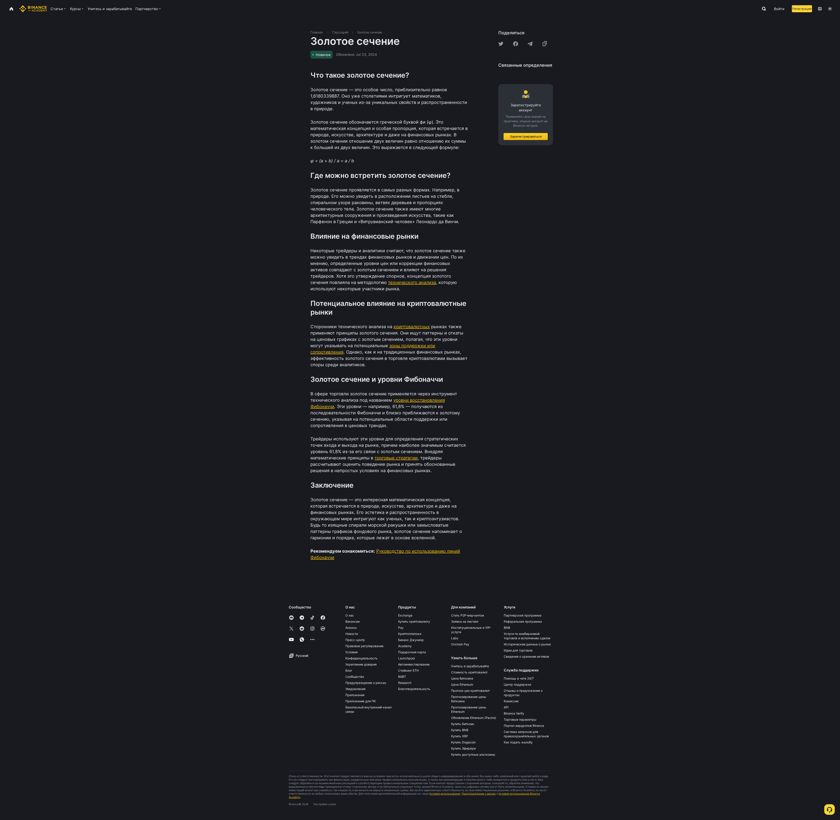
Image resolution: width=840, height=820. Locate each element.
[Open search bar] (762, 9)
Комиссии (511, 701)
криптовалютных (412, 326)
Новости (351, 634)
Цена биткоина (462, 678)
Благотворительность (414, 689)
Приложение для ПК (360, 701)
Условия (351, 652)
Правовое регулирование (364, 646)
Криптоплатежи (409, 634)
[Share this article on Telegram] (530, 43)
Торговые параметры (520, 719)
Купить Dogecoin (463, 742)
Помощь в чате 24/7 (519, 678)
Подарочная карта (412, 652)
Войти (779, 9)
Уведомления (355, 689)
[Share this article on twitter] (501, 43)
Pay (401, 627)
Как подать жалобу (518, 742)
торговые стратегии (396, 458)
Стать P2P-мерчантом (467, 615)
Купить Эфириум (463, 748)
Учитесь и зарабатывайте (470, 666)
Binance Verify (514, 713)
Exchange (405, 615)
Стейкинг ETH (408, 670)
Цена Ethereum (462, 684)
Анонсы (351, 627)
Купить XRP (459, 736)
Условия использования (444, 793)
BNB (507, 627)
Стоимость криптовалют (469, 672)
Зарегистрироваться (526, 136)
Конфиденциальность (361, 658)
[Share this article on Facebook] (515, 43)
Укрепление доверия (361, 664)
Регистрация (802, 9)
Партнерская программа (522, 615)
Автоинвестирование (414, 664)
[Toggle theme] (830, 8)
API (506, 707)
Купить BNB (459, 730)
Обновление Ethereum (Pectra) (473, 718)
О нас (349, 615)
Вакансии (352, 621)
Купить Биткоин (462, 724)
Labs (454, 638)
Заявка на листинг (465, 621)
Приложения (354, 695)
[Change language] (820, 9)
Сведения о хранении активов (526, 656)
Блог (348, 670)
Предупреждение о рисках (365, 683)
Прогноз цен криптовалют (470, 690)
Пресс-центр (355, 640)
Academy (405, 646)
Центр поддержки (517, 684)
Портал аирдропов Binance (524, 725)
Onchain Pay (460, 644)
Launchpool (406, 658)
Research (404, 683)
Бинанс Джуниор (411, 640)
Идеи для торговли (518, 650)
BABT (402, 676)
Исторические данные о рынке (527, 644)
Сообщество (354, 676)
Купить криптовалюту (414, 621)
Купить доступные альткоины (473, 754)
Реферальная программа (523, 621)
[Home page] (33, 8)
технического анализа (412, 282)
